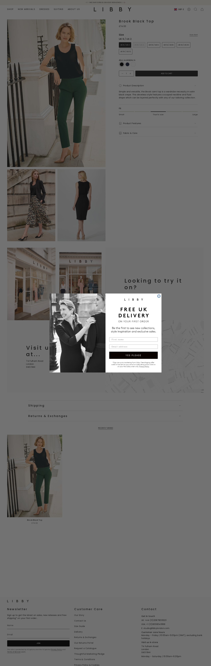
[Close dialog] (158, 296)
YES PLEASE (133, 355)
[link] (133, 364)
